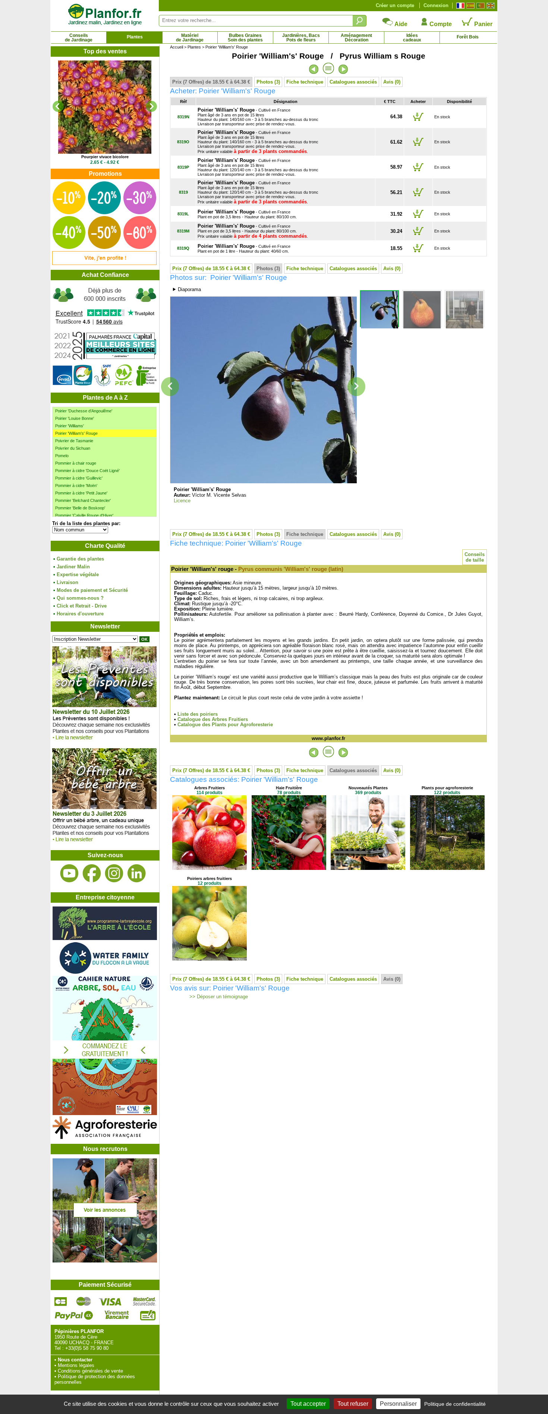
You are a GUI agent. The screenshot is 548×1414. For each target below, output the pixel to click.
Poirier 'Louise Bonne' (74, 418)
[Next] (151, 106)
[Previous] (58, 106)
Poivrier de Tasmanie (74, 440)
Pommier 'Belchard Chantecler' (83, 500)
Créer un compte (395, 5)
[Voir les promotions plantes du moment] (104, 263)
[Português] (480, 6)
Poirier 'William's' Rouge (76, 433)
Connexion (435, 5)
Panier (482, 24)
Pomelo (62, 455)
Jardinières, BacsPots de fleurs (301, 38)
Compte (440, 24)
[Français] (459, 6)
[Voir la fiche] (104, 107)
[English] (490, 6)
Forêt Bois (468, 37)
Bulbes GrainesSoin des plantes (245, 38)
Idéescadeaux (412, 38)
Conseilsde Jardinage (78, 38)
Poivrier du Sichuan (72, 448)
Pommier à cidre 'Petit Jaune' (81, 493)
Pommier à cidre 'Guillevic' (79, 478)
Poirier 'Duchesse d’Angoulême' (83, 411)
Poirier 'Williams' (69, 426)
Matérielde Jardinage (190, 38)
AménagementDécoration (356, 38)
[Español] (469, 6)
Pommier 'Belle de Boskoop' (80, 508)
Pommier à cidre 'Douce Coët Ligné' (87, 470)
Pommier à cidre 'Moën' (76, 485)
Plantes (135, 37)
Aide (400, 24)
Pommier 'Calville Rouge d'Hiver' (84, 515)
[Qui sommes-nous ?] (105, 336)
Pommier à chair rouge (75, 463)
